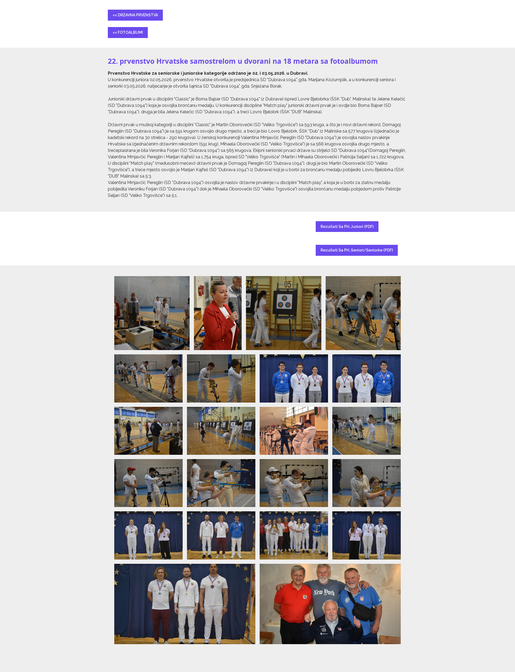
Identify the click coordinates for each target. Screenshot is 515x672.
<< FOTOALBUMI (128, 32)
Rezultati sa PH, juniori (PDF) (347, 226)
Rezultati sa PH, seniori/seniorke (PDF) (357, 250)
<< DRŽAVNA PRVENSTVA (135, 15)
